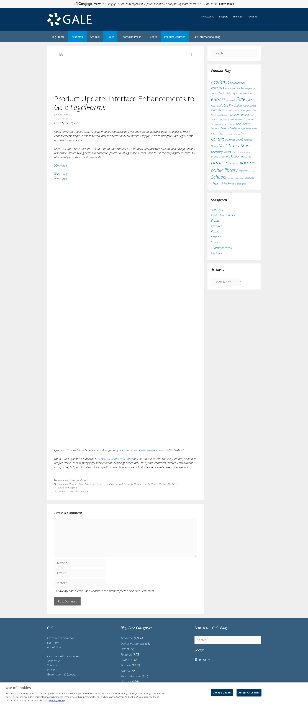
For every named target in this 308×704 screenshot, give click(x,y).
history (237, 134)
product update (220, 156)
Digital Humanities (223, 215)
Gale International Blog (206, 36)
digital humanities (244, 93)
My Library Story (235, 145)
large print (236, 139)
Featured (216, 226)
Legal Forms (111, 484)
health (248, 128)
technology (238, 178)
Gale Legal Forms (94, 484)
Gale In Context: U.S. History (242, 119)
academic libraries (68, 484)
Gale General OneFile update (239, 110)
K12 (226, 139)
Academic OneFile (234, 88)
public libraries (135, 484)
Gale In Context (239, 115)
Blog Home (58, 36)
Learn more (226, 4)
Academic (77, 36)
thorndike (249, 177)
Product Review (243, 152)
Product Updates (174, 36)
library (214, 146)
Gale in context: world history (223, 124)
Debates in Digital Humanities (73, 491)
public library (151, 484)
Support (223, 16)
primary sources (223, 151)
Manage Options (222, 692)
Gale (81, 484)
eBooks (218, 99)
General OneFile (229, 128)
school (252, 171)
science (230, 178)
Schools (95, 36)
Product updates (241, 156)
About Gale (54, 647)
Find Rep (237, 16)
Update (163, 484)
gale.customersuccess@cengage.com (139, 450)
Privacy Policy (57, 700)
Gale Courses (249, 105)
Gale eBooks (219, 110)
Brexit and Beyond (68, 487)
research (243, 171)
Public (110, 36)
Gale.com (53, 643)
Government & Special (61, 674)
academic (220, 82)
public (122, 484)
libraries (248, 139)
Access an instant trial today (115, 459)
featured (230, 100)
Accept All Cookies (249, 692)
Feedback (253, 16)
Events (152, 36)
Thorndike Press (131, 36)
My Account (207, 16)
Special (215, 242)
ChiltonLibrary (227, 93)
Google (241, 128)
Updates (81, 480)
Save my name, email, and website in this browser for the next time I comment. (106, 591)
